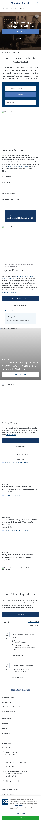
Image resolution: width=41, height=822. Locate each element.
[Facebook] (3, 781)
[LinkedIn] (10, 781)
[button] (6, 207)
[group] (20, 216)
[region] (20, 809)
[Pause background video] (37, 16)
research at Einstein (9, 292)
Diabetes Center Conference (23, 666)
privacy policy (19, 805)
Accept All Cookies (20, 818)
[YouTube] (18, 781)
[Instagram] (7, 781)
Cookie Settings (20, 813)
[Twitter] (14, 781)
